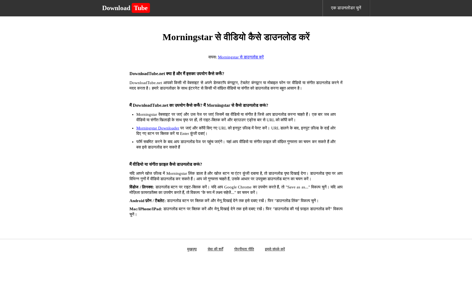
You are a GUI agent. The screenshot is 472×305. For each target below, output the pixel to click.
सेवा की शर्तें (215, 249)
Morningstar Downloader (157, 128)
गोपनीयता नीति (244, 249)
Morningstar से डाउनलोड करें (241, 57)
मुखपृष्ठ (192, 249)
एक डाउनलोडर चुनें (346, 7)
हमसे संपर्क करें (275, 249)
